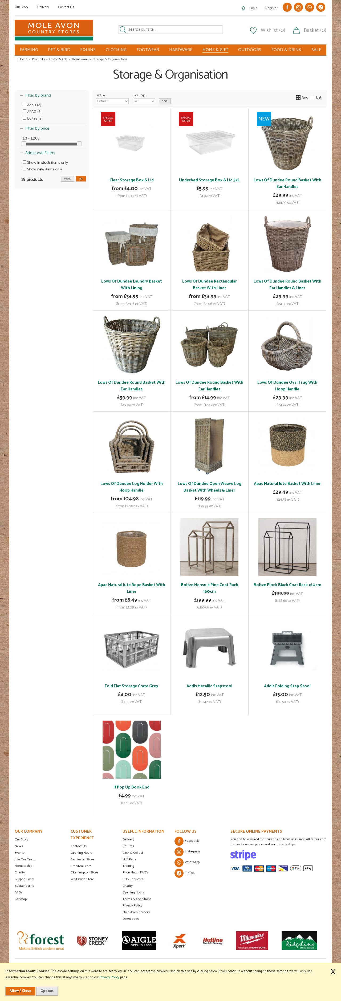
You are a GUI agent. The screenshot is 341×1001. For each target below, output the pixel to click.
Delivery (43, 7)
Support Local (24, 879)
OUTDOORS (249, 49)
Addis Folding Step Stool (287, 686)
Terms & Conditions (137, 899)
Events (19, 853)
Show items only (47, 162)
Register (271, 8)
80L (143, 179)
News (19, 846)
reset (67, 178)
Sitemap (21, 899)
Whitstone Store (82, 879)
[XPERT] (137, 940)
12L (119, 179)
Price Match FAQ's (135, 872)
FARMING (29, 49)
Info (131, 201)
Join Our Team (25, 859)
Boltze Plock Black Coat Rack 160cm (287, 585)
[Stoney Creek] (50, 940)
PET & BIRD (59, 49)
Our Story (21, 7)
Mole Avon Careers (136, 912)
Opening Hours (81, 853)
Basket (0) (315, 30)
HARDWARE (180, 49)
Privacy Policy (132, 905)
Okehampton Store (84, 872)
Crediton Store (81, 866)
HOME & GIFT (215, 50)
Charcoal (142, 786)
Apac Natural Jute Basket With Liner (287, 483)
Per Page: (140, 95)
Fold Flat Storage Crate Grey (131, 686)
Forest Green (121, 786)
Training (129, 866)
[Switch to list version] (313, 97)
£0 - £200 (31, 138)
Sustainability (24, 886)
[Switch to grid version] (298, 97)
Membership (23, 866)
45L (131, 179)
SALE (316, 49)
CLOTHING (116, 49)
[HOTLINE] (170, 940)
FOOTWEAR (148, 49)
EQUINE (88, 49)
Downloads (131, 919)
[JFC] (298, 940)
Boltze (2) (34, 118)
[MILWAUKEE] (209, 940)
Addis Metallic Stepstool (209, 686)
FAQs (18, 892)
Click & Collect (133, 853)
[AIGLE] (96, 940)
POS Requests (133, 879)
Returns (128, 846)
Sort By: (101, 95)
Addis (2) (33, 105)
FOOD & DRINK (286, 49)
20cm (138, 583)
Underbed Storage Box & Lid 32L (209, 180)
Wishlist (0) (273, 30)
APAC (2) (34, 111)
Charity (20, 872)
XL (223, 381)
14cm (124, 583)
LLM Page (129, 859)
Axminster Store (82, 859)
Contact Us (66, 7)
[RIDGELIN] (256, 940)
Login (253, 8)
